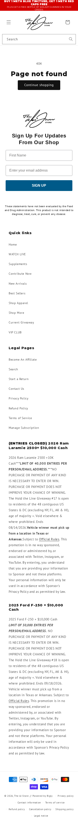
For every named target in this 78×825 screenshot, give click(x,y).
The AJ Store (21, 795)
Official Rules (49, 539)
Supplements (18, 264)
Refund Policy (18, 408)
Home (13, 244)
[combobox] (39, 39)
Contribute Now (20, 274)
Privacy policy (66, 795)
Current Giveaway (21, 322)
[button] (8, 22)
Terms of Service (20, 418)
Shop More (16, 313)
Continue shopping (39, 85)
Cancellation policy (40, 809)
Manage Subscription (24, 428)
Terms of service (55, 802)
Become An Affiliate (23, 359)
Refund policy (17, 809)
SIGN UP (39, 185)
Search (13, 369)
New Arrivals (18, 284)
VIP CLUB (15, 332)
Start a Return (19, 379)
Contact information (29, 802)
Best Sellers (17, 293)
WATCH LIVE (17, 254)
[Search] (71, 39)
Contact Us (16, 389)
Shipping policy (64, 809)
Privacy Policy (18, 398)
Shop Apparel (18, 303)
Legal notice (41, 815)
